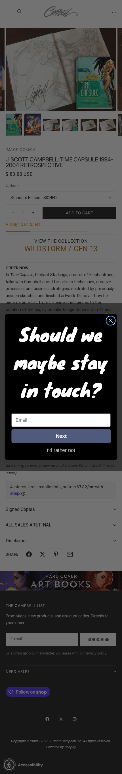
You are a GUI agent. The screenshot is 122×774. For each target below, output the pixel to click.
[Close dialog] (110, 320)
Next (61, 436)
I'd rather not (61, 450)
